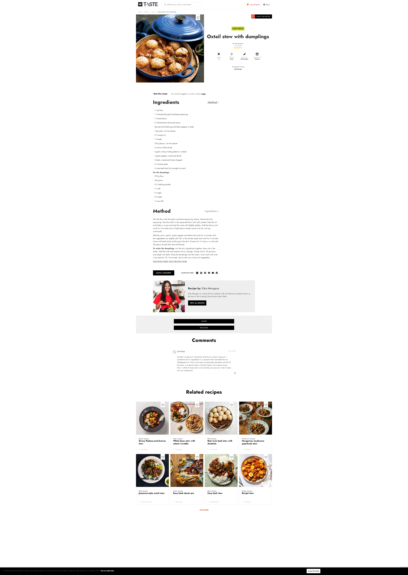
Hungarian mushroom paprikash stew (253, 442)
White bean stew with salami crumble (184, 442)
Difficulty (231, 57)
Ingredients (211, 211)
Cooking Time (257, 57)
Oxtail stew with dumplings (167, 12)
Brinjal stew (248, 493)
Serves (219, 57)
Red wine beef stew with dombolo (220, 442)
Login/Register (254, 4)
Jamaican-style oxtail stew (152, 493)
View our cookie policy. (107, 571)
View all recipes (197, 303)
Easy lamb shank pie (184, 493)
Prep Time (244, 57)
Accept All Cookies (313, 571)
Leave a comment (163, 273)
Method (213, 102)
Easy (153, 12)
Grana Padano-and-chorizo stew (152, 442)
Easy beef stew (215, 493)
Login (203, 94)
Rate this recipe (160, 93)
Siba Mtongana (238, 43)
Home (140, 12)
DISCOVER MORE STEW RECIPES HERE (170, 261)
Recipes (146, 12)
